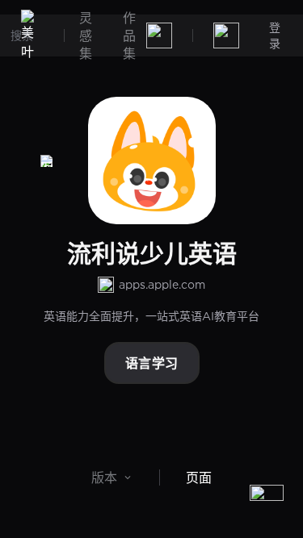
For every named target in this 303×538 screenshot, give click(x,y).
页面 (199, 477)
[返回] (47, 160)
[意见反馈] (267, 502)
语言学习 (152, 363)
